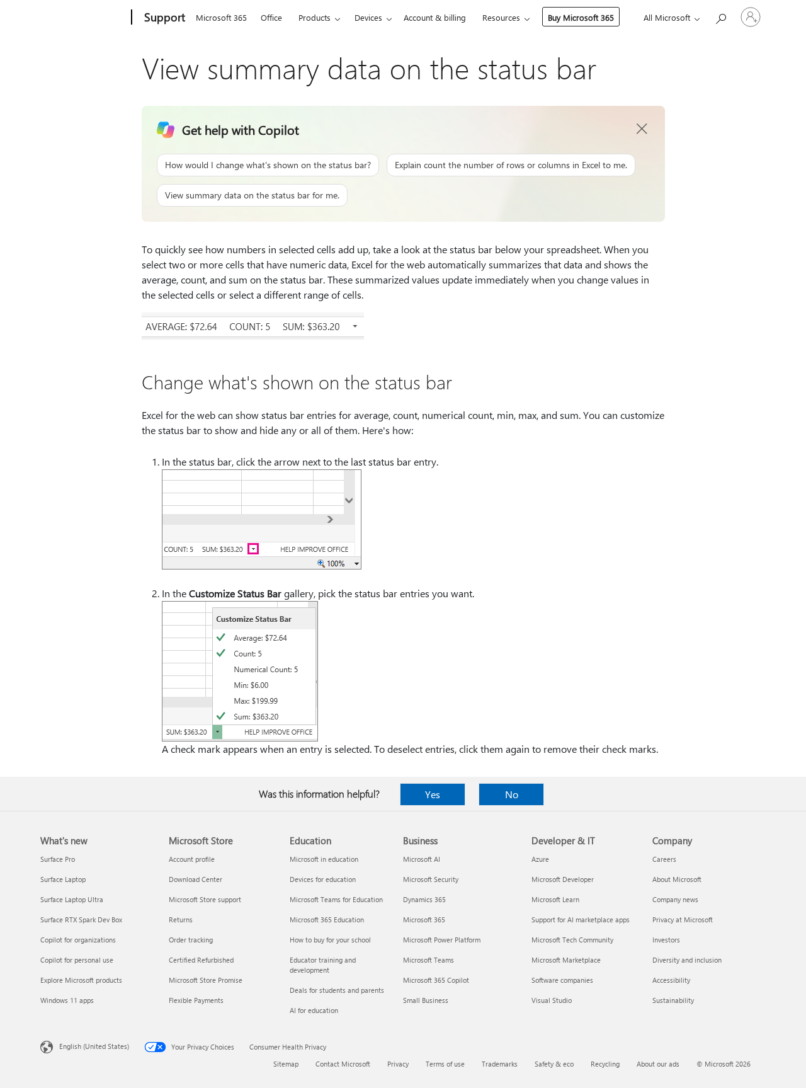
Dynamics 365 (424, 899)
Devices (368, 17)
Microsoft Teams (428, 960)
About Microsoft (676, 879)
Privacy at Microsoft (682, 919)
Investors (666, 939)
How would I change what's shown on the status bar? (268, 165)
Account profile (192, 859)
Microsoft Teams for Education (336, 899)
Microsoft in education (324, 859)
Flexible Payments (196, 1000)
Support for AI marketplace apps (580, 919)
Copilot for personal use (76, 960)
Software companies (562, 980)
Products (314, 17)
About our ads (658, 1063)
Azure (540, 859)
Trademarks (500, 1063)
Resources (501, 17)
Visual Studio (551, 1000)
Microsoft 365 (221, 17)
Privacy (398, 1063)
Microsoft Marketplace (566, 960)
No (511, 794)
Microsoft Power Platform (441, 939)
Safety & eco (554, 1063)
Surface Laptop (63, 879)
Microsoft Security (430, 879)
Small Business (425, 1000)
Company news (675, 899)
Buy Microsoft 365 (581, 17)
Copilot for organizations (78, 939)
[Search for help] (720, 16)
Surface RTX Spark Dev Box (81, 919)
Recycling (605, 1063)
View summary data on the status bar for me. (252, 195)
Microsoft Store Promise (205, 980)
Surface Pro (57, 859)
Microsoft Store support (205, 899)
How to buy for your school (330, 939)
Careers (664, 859)
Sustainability (673, 1000)
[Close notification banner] (642, 129)
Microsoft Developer (562, 879)
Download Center (195, 879)
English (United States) (94, 1046)
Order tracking (191, 939)
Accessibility (671, 980)
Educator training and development (323, 965)
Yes (432, 794)
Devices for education (323, 879)
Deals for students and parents (337, 990)
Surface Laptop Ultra (71, 899)
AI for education (314, 1010)
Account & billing (435, 17)
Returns (181, 919)
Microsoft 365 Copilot (436, 980)
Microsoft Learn (555, 899)
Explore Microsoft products (81, 980)
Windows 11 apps (67, 1000)
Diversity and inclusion (687, 960)
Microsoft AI (421, 859)
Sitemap (285, 1063)
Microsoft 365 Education (327, 919)
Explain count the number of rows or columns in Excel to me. (511, 165)
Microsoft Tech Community (572, 939)
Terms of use (445, 1063)
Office (271, 17)
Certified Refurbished (201, 960)
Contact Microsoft (342, 1063)
